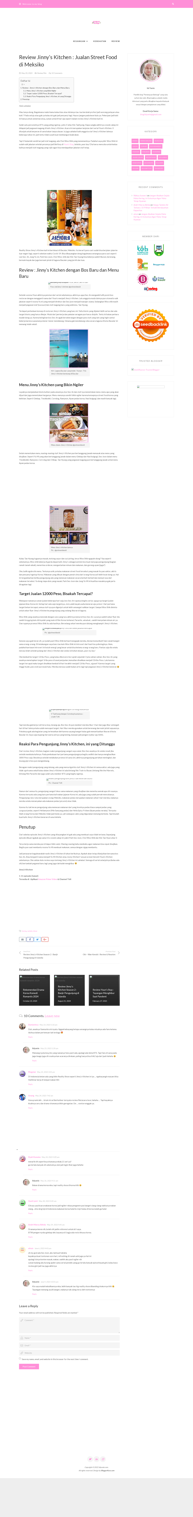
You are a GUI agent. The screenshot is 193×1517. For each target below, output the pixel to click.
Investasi (156, 152)
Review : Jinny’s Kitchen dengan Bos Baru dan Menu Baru (46, 88)
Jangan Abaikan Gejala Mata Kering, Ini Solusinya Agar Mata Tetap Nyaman (151, 198)
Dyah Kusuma (34, 1157)
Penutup (26, 99)
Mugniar (32, 1072)
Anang (31, 1095)
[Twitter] (90, 1459)
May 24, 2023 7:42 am (44, 1096)
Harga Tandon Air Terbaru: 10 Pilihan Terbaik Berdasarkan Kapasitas (151, 208)
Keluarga (163, 157)
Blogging (158, 141)
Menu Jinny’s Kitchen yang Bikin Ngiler (41, 91)
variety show (32, 931)
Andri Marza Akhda (37, 1224)
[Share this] (30, 939)
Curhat (144, 146)
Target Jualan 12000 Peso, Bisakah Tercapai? (44, 93)
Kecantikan (151, 157)
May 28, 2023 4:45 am (47, 1201)
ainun (30, 1248)
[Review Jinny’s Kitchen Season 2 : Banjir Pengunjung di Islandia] (69, 990)
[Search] (173, 4)
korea (24, 931)
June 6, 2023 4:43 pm (43, 1248)
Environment (155, 146)
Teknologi (159, 168)
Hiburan (146, 152)
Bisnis (135, 141)
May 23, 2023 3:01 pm (46, 1072)
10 (56, 73)
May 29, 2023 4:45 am (56, 1225)
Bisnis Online (146, 141)
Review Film (41, 73)
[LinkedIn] (97, 1459)
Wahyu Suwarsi (140, 195)
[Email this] (22, 939)
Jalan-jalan (138, 157)
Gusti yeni (33, 1201)
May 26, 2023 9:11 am (49, 1181)
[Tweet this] (37, 939)
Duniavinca (33, 1024)
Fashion (136, 152)
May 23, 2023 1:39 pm (49, 1048)
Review (136, 168)
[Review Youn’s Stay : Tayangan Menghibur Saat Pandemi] (104, 990)
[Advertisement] (69, 170)
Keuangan (148, 163)
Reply (30, 1037)
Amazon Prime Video (47, 879)
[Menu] (19, 4)
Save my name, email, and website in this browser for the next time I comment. (55, 1359)
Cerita (135, 146)
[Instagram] (103, 1459)
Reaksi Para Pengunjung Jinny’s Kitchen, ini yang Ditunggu (49, 96)
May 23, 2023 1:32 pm (48, 1025)
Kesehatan (137, 163)
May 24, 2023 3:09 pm (50, 1157)
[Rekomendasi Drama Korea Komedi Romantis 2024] (34, 990)
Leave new (52, 1016)
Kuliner (159, 163)
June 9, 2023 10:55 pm (49, 1282)
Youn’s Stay (69, 144)
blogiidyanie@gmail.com (150, 114)
